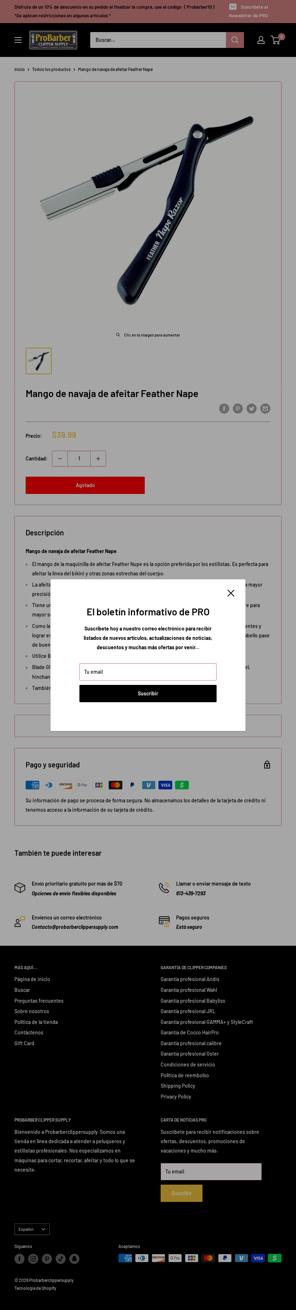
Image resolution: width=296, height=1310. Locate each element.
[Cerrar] (231, 592)
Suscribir (148, 693)
